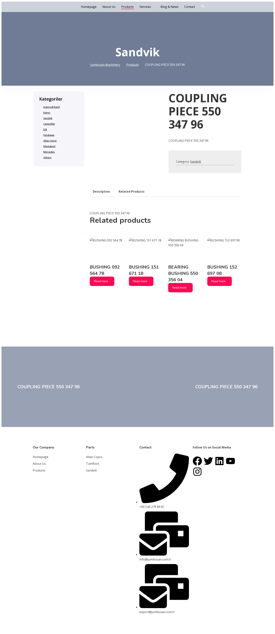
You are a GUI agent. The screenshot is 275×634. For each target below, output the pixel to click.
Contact (189, 7)
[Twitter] (208, 461)
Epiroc (46, 112)
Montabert (49, 146)
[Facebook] (197, 461)
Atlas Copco (50, 140)
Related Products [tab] (131, 191)
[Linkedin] (219, 461)
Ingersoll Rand (51, 106)
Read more (101, 281)
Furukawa (48, 135)
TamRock (92, 464)
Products (127, 7)
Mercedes (49, 151)
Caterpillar (49, 123)
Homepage (89, 7)
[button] (203, 6)
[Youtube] (230, 461)
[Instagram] (197, 471)
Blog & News (169, 7)
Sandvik (195, 162)
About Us (108, 7)
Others (47, 157)
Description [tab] (101, 191)
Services (145, 7)
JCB (45, 129)
